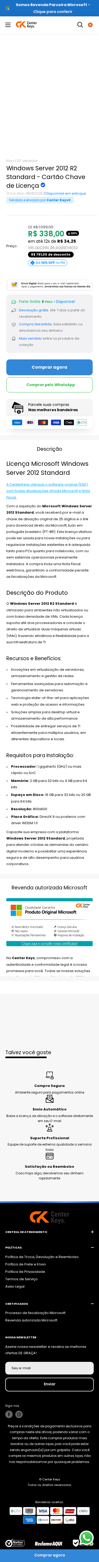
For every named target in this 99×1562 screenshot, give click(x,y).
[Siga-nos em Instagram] (19, 1414)
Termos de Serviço (21, 1279)
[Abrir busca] (80, 25)
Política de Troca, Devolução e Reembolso (42, 1256)
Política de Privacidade (25, 1271)
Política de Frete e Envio (25, 1264)
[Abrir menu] (8, 25)
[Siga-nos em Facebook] (9, 1414)
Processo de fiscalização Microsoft (35, 1312)
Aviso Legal (15, 1286)
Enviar (49, 1384)
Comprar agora (49, 367)
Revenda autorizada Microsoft (31, 1320)
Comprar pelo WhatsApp (50, 384)
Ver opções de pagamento (53, 247)
